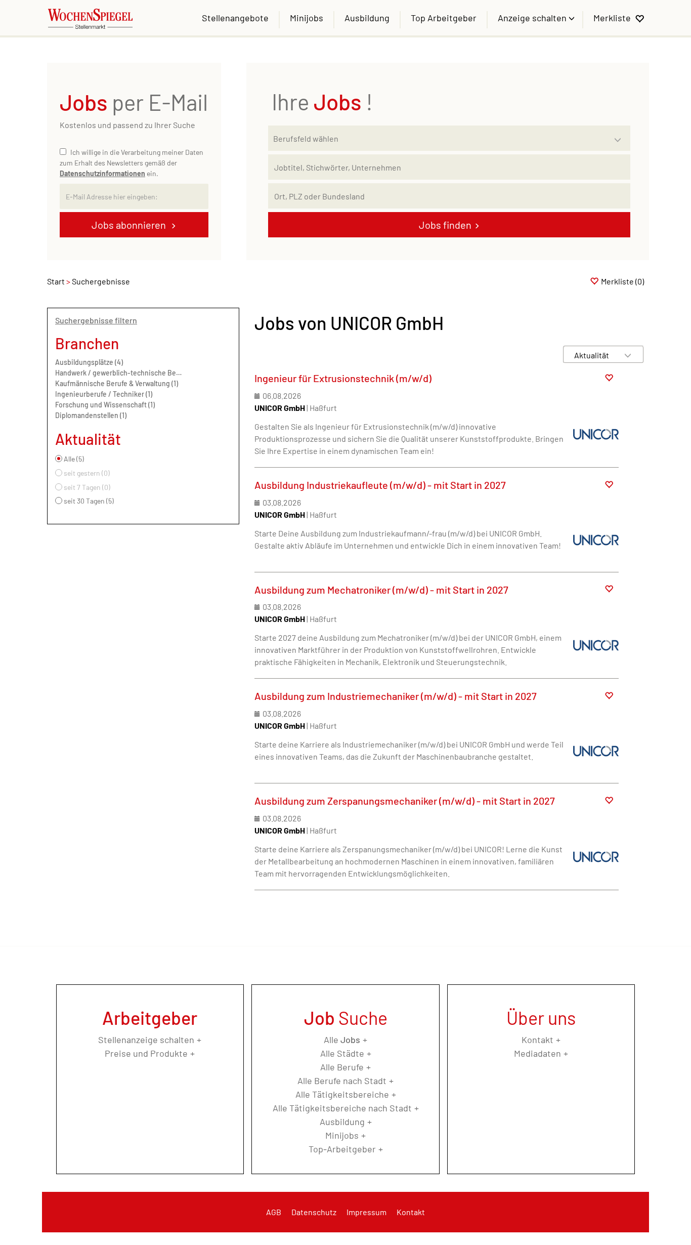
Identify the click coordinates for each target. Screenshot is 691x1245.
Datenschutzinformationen (102, 173)
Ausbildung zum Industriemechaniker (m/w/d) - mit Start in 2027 (395, 696)
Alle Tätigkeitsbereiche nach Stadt (342, 1107)
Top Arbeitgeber (444, 17)
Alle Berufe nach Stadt (341, 1080)
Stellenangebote (235, 17)
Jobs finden (445, 225)
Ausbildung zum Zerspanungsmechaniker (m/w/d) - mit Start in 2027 (404, 801)
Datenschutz (313, 1212)
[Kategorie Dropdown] (620, 136)
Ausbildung (367, 17)
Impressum (366, 1212)
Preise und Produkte (146, 1053)
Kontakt (537, 1039)
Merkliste (612, 17)
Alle (342, 1039)
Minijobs (306, 17)
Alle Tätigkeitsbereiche (342, 1094)
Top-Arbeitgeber (342, 1148)
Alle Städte (342, 1053)
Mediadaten (537, 1053)
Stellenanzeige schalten (146, 1039)
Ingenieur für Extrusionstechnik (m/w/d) (342, 378)
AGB (273, 1212)
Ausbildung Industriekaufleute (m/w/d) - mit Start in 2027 (380, 485)
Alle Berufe (342, 1066)
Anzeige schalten (533, 17)
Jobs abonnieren (130, 225)
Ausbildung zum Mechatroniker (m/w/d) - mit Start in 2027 (381, 590)
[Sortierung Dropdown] (628, 355)
